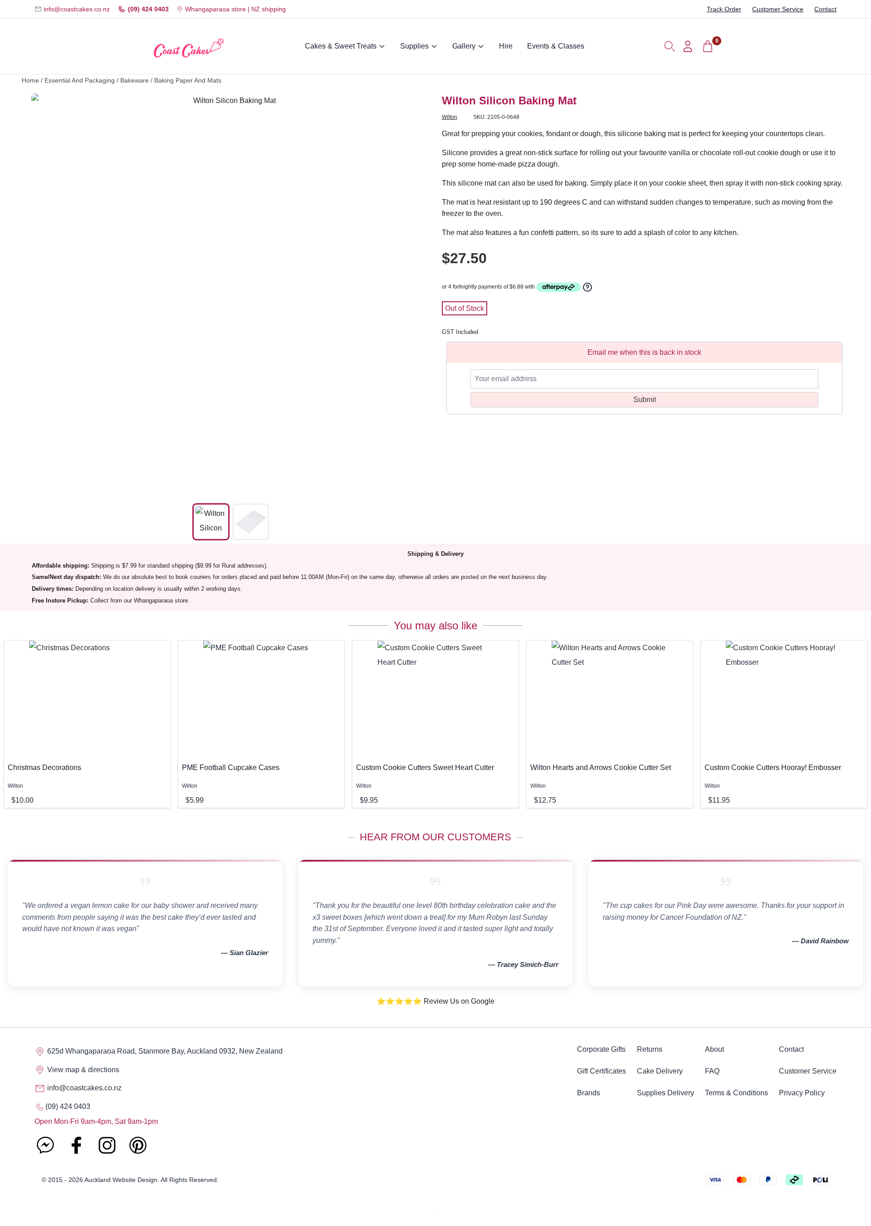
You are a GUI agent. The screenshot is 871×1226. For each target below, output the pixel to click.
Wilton (449, 117)
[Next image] (417, 293)
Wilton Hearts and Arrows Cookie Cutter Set (600, 767)
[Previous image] (45, 293)
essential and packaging (79, 80)
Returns (649, 1049)
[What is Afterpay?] (558, 287)
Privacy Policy (802, 1093)
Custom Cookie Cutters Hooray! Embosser (773, 767)
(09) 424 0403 (148, 9)
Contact (825, 9)
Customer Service (777, 9)
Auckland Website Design (120, 1179)
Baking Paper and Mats (187, 80)
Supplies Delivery (665, 1093)
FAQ (712, 1071)
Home (30, 80)
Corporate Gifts (601, 1049)
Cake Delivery (660, 1071)
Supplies (414, 46)
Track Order (724, 9)
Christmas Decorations (44, 767)
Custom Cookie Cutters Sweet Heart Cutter (425, 767)
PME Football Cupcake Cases (230, 767)
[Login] (688, 46)
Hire (506, 46)
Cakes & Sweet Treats (341, 46)
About (714, 1049)
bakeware (134, 80)
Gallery (463, 46)
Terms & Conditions (736, 1093)
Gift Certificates (601, 1071)
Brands (588, 1093)
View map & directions (82, 1070)
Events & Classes (555, 46)
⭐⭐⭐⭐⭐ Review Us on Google (435, 1001)
